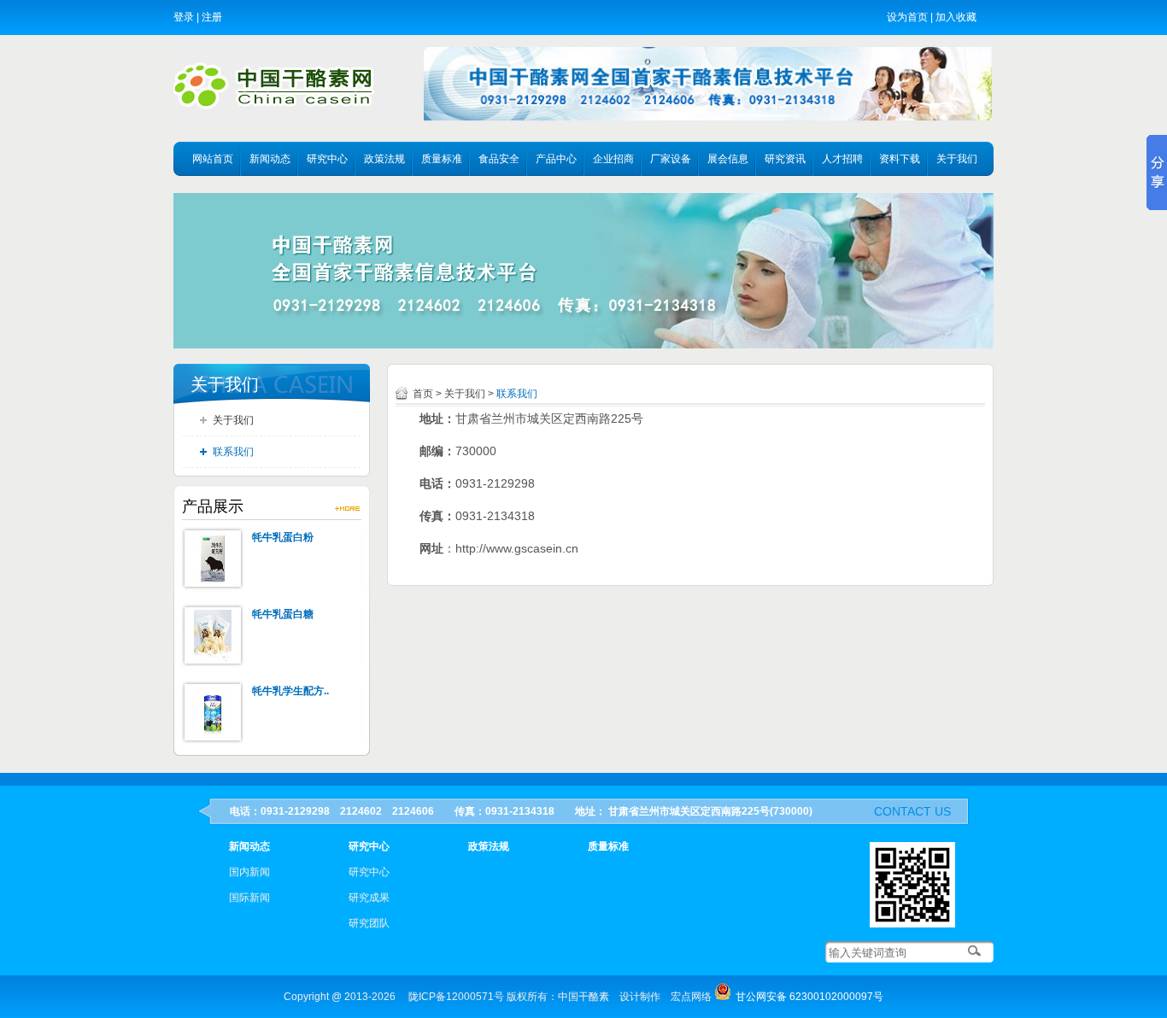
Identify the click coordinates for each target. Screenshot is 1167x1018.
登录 (183, 17)
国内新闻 (249, 872)
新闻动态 (269, 159)
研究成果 (369, 898)
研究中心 (327, 159)
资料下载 (899, 159)
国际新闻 (249, 898)
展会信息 (727, 159)
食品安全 (498, 159)
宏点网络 (691, 997)
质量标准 (441, 159)
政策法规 (384, 159)
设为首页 (907, 17)
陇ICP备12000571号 (456, 997)
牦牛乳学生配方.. (290, 691)
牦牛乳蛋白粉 (283, 537)
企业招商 (613, 159)
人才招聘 (842, 159)
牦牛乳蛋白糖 (283, 614)
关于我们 (956, 159)
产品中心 (556, 159)
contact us (912, 811)
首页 (423, 394)
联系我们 (233, 452)
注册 (212, 17)
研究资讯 (785, 159)
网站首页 (212, 159)
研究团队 (369, 923)
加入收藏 (955, 17)
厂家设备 (670, 159)
